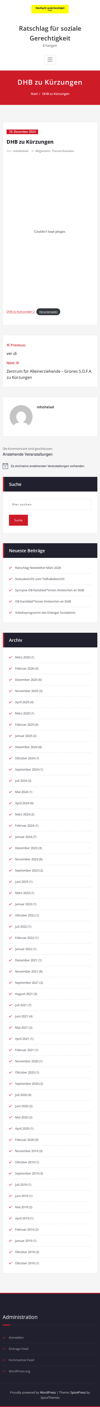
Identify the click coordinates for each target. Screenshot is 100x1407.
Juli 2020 (21, 1095)
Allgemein (42, 151)
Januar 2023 (23, 904)
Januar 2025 (23, 736)
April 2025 (22, 702)
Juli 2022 (21, 926)
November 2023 (26, 859)
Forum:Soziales (63, 151)
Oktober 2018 (25, 1252)
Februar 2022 (24, 937)
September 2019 (27, 1173)
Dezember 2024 (26, 747)
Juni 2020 (21, 1106)
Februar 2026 (24, 668)
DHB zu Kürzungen (55, 93)
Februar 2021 (24, 1050)
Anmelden (16, 1337)
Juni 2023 (21, 881)
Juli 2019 (21, 1184)
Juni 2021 (21, 1016)
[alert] (50, 466)
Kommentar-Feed (21, 1360)
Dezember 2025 (26, 679)
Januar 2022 (23, 949)
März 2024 (22, 814)
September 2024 (27, 769)
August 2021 (24, 994)
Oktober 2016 (25, 1263)
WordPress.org (19, 1371)
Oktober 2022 (25, 915)
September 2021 (27, 982)
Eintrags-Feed (18, 1349)
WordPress (48, 1392)
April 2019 (22, 1218)
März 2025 (22, 713)
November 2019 (26, 1151)
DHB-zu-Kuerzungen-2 (21, 311)
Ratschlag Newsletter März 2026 (38, 567)
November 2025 (26, 691)
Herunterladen (48, 311)
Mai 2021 (21, 1027)
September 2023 (27, 870)
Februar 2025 (24, 724)
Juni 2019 (21, 1196)
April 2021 (22, 1038)
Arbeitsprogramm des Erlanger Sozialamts (45, 612)
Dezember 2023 (26, 848)
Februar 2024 (24, 825)
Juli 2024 (21, 780)
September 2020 (27, 1083)
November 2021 (26, 971)
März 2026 (22, 657)
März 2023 (22, 893)
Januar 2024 (23, 836)
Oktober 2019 (25, 1162)
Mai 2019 (21, 1207)
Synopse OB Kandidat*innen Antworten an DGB (49, 590)
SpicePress (78, 1392)
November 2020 (26, 1061)
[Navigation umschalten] (50, 59)
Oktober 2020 (25, 1072)
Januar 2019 (23, 1240)
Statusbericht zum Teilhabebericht (40, 579)
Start (34, 93)
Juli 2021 (21, 1005)
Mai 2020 (21, 1117)
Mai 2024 (21, 792)
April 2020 (22, 1128)
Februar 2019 (24, 1229)
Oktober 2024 (25, 758)
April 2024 (22, 803)
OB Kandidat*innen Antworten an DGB (43, 601)
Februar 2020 (24, 1139)
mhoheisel (20, 151)
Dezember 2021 (26, 960)
